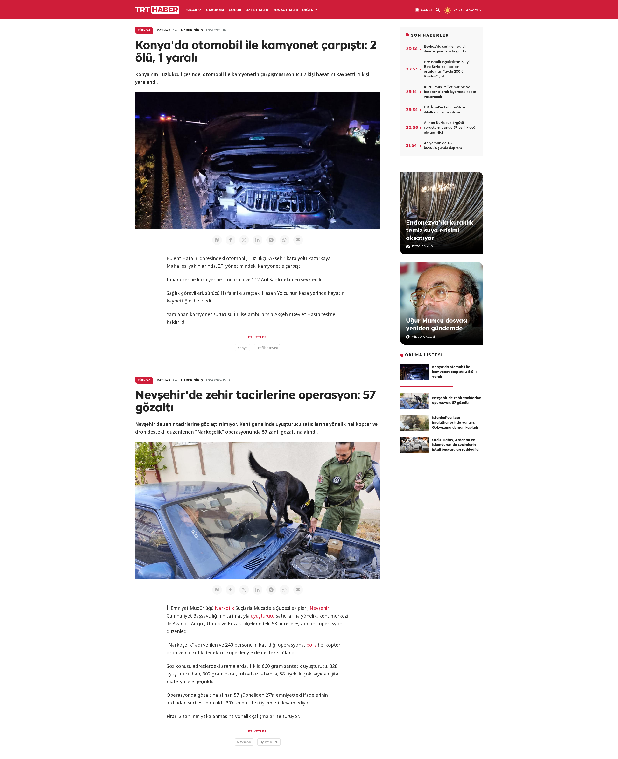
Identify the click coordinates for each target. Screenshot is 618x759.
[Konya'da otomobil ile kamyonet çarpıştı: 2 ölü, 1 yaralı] (414, 372)
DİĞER (307, 10)
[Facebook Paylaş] (230, 240)
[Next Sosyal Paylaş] (217, 240)
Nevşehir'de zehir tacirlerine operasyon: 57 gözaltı (456, 400)
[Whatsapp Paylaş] (284, 240)
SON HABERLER (430, 36)
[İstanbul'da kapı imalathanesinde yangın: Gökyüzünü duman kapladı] (414, 423)
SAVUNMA (215, 10)
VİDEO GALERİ (423, 336)
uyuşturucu (263, 616)
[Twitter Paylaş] (244, 240)
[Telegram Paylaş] (271, 240)
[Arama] (439, 10)
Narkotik (224, 608)
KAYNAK (163, 30)
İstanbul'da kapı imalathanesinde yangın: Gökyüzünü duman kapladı (455, 422)
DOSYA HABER (285, 10)
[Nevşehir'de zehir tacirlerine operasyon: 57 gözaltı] (414, 401)
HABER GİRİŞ (192, 30)
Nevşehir (319, 608)
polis (311, 645)
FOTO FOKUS (422, 246)
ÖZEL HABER (257, 10)
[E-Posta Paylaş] (298, 240)
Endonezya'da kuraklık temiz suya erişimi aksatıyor (439, 230)
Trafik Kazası (267, 347)
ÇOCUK (235, 10)
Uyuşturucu (269, 742)
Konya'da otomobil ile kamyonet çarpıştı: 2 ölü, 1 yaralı (454, 372)
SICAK (191, 10)
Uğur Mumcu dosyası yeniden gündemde (437, 325)
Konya (242, 347)
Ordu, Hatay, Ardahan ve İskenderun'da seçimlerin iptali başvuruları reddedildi (455, 445)
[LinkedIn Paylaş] (257, 240)
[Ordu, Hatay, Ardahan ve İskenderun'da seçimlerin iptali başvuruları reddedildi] (414, 445)
